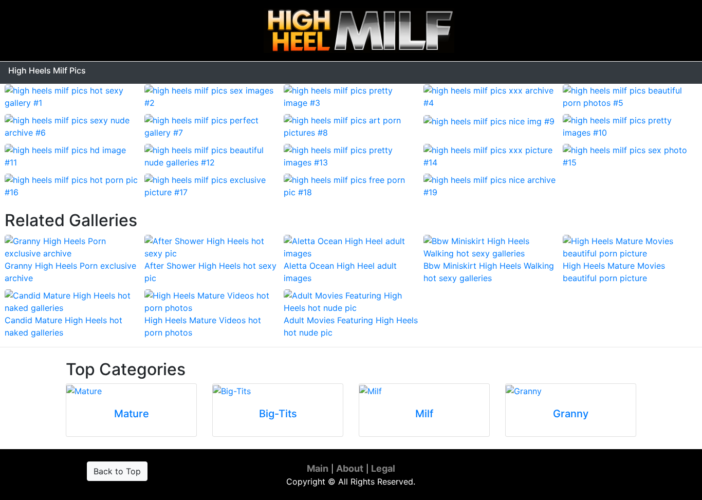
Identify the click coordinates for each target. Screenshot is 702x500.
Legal (383, 468)
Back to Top (117, 471)
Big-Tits (278, 414)
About (349, 468)
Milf (424, 414)
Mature (131, 414)
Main (317, 468)
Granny (570, 414)
